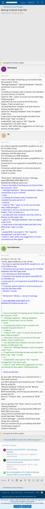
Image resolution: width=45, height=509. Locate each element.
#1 (43, 76)
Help (37, 492)
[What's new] (38, 2)
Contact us (5, 492)
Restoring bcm (34, 440)
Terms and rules (17, 492)
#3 (43, 255)
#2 (43, 142)
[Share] (40, 76)
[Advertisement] (22, 37)
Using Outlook (12, 456)
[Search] (42, 2)
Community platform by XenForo (19, 496)
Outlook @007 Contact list (15, 440)
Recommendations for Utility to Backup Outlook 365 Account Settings (23, 473)
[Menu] (3, 2)
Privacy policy (29, 492)
